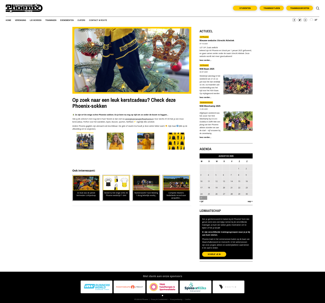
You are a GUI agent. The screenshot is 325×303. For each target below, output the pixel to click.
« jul (201, 201)
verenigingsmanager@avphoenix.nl (139, 119)
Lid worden (35, 20)
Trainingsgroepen (299, 8)
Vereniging (20, 20)
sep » (250, 201)
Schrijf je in (214, 254)
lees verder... (205, 60)
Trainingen (50, 20)
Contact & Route (98, 20)
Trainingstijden (271, 8)
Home (8, 20)
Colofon (188, 299)
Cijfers (81, 20)
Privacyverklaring (176, 299)
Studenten (245, 8)
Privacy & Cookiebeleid (159, 299)
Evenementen (67, 20)
